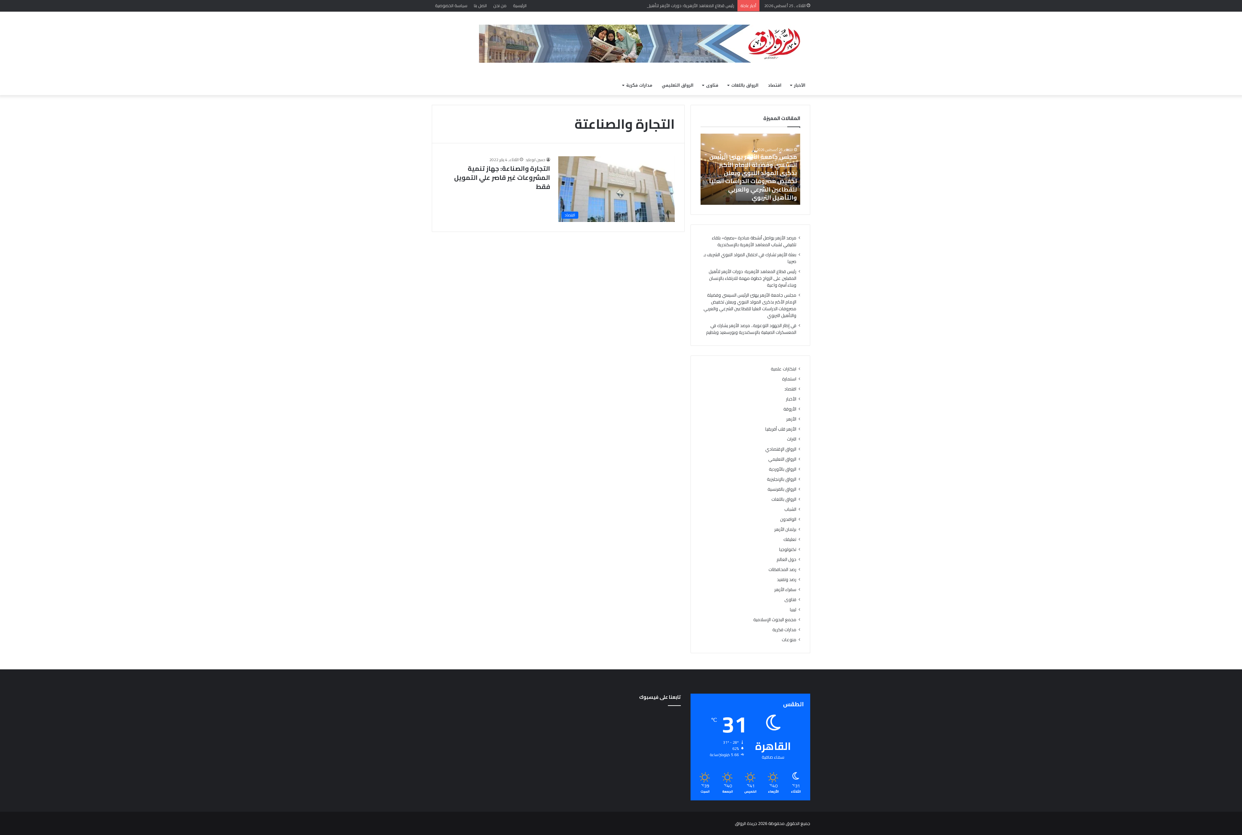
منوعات (789, 639)
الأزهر (791, 419)
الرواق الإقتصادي (780, 449)
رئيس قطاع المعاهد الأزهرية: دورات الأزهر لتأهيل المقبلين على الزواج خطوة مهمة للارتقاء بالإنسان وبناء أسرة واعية (632, 5)
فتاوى (712, 85)
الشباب (790, 509)
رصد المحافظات (782, 569)
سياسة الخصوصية (451, 5)
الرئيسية (520, 5)
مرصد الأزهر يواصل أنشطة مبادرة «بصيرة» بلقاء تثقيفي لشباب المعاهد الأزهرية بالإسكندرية (754, 241)
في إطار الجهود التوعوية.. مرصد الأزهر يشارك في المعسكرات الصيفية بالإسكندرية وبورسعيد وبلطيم (751, 328)
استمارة (789, 379)
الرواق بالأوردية (782, 469)
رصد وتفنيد (786, 579)
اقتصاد (774, 85)
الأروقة (789, 409)
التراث (791, 439)
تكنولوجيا (787, 549)
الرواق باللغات (744, 85)
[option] (750, 169)
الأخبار (799, 85)
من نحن (500, 5)
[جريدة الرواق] (644, 44)
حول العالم (786, 559)
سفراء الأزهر (785, 589)
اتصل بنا (480, 5)
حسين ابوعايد (535, 159)
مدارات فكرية (639, 85)
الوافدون (788, 519)
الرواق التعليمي (677, 85)
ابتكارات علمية (783, 369)
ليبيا (793, 609)
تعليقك (789, 539)
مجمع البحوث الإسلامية (774, 619)
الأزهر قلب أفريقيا (780, 429)
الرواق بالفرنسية (782, 489)
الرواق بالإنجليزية (781, 479)
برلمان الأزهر (785, 529)
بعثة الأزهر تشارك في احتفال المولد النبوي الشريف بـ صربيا (749, 258)
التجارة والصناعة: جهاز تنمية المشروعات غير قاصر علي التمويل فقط (502, 177)
